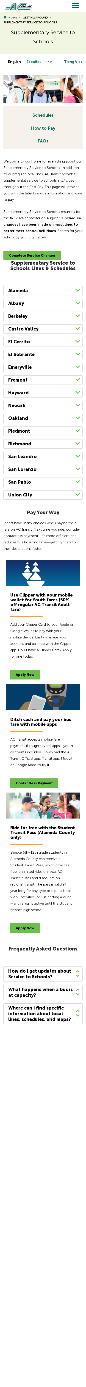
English (14, 61)
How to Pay (43, 128)
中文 (49, 61)
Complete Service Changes (32, 255)
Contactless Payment (34, 783)
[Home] (16, 6)
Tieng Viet (73, 61)
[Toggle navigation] (75, 5)
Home (12, 17)
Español (34, 61)
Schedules (43, 115)
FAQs (43, 141)
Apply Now (25, 675)
